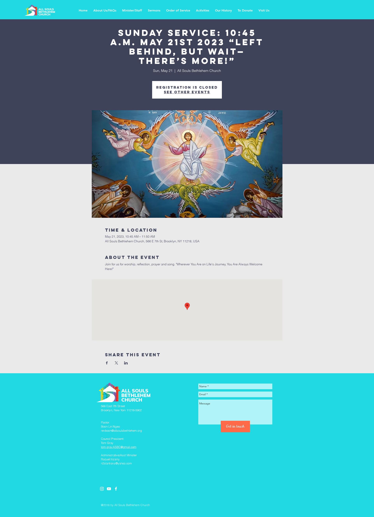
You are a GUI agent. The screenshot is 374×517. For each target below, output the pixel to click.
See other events (187, 92)
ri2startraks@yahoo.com (116, 463)
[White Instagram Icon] (101, 488)
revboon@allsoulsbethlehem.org (121, 430)
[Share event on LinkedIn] (126, 362)
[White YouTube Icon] (108, 488)
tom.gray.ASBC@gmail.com (118, 447)
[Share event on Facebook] (107, 362)
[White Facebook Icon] (115, 488)
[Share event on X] (116, 362)
